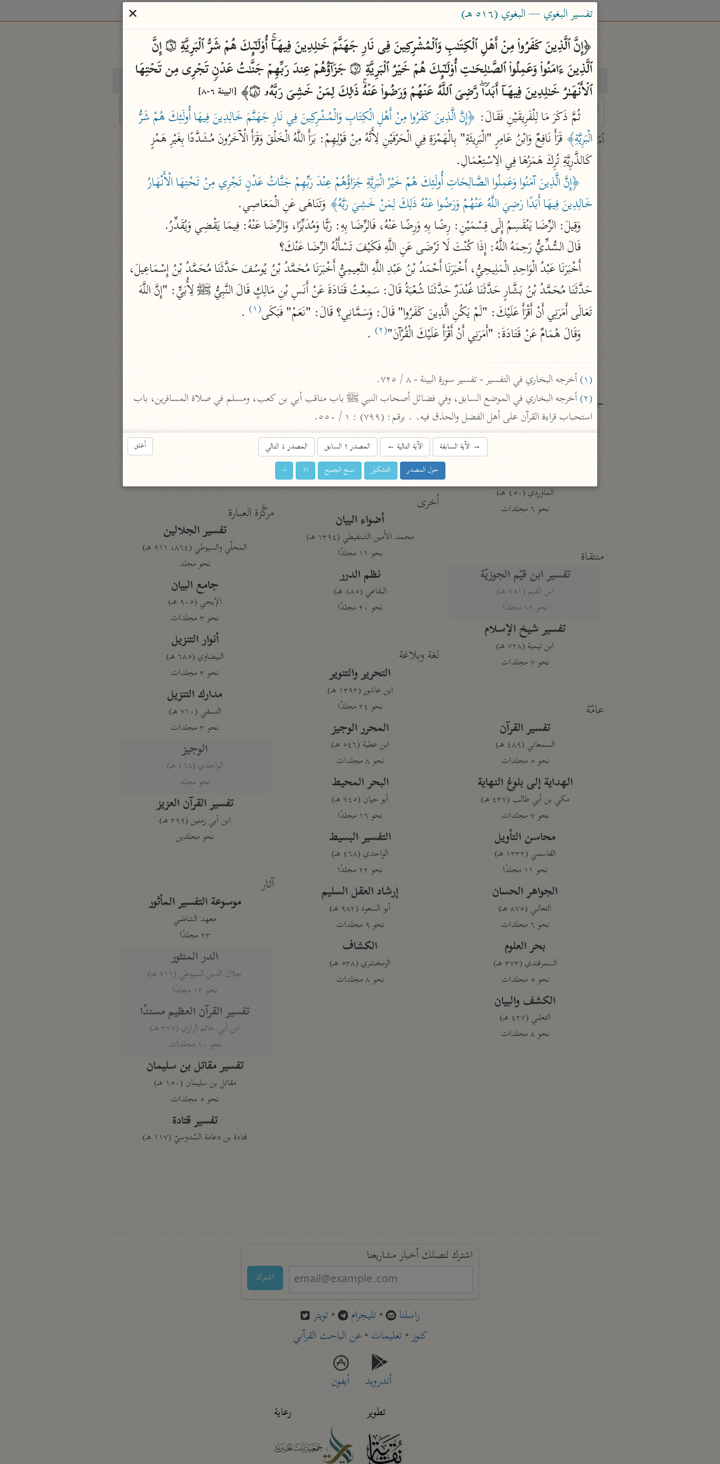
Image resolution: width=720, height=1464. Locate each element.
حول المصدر (423, 471)
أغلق (140, 446)
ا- (284, 471)
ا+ (305, 471)
